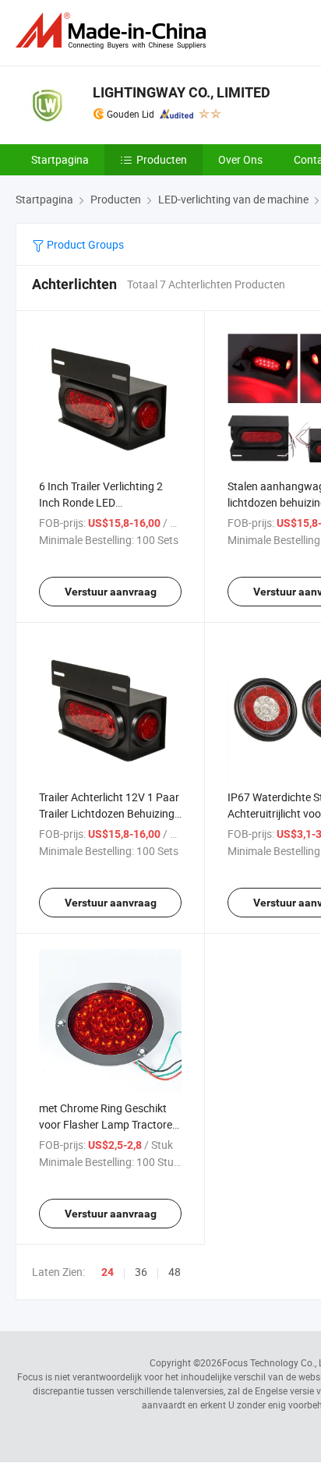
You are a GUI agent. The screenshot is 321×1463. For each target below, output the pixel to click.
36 (141, 1271)
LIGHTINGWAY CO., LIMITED (181, 92)
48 (174, 1271)
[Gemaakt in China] (114, 30)
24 (107, 1272)
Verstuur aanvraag (111, 591)
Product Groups (84, 244)
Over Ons (240, 159)
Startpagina (60, 159)
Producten (161, 159)
